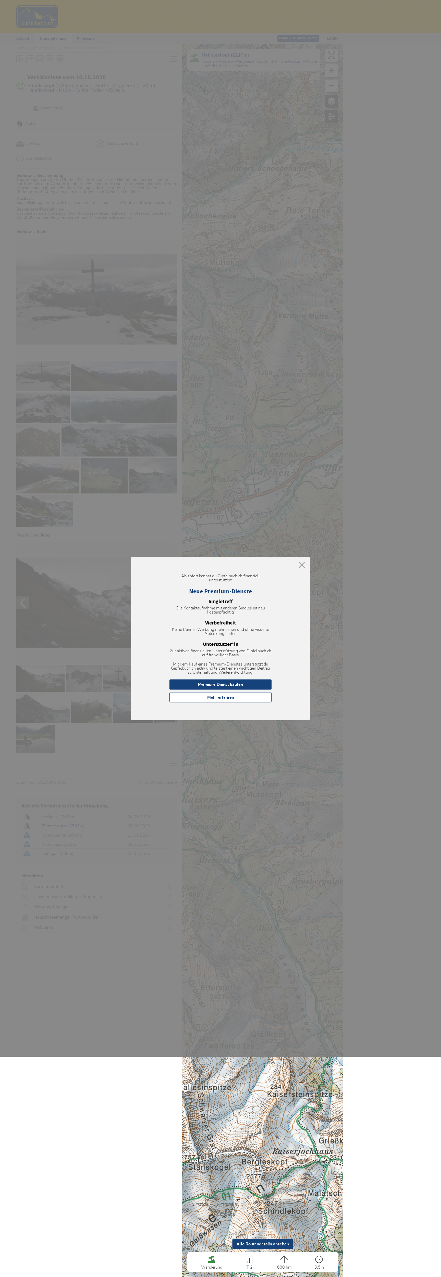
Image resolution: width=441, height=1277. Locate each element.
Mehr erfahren (220, 697)
